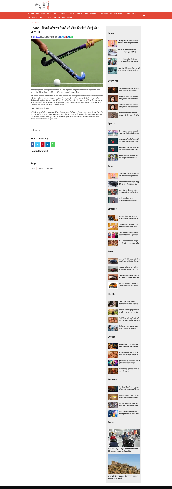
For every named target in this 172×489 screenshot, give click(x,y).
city (32, 22)
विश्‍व (48, 13)
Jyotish (111, 336)
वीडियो (78, 13)
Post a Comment (39, 151)
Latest (111, 33)
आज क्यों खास (104, 13)
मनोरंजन (63, 13)
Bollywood (113, 80)
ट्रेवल (49, 17)
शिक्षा (111, 13)
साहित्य (63, 17)
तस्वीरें (54, 17)
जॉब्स (59, 17)
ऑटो (133, 13)
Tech (110, 166)
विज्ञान (128, 13)
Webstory (70, 17)
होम (28, 14)
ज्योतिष (33, 17)
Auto (110, 251)
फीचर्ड (32, 13)
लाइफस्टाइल (93, 13)
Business (112, 379)
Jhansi (37, 22)
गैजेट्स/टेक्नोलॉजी (118, 13)
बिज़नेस (86, 13)
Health (111, 294)
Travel (111, 422)
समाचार (37, 13)
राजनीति (43, 13)
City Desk (36, 37)
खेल (71, 13)
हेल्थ (29, 17)
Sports (111, 123)
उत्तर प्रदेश (50, 168)
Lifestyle (112, 208)
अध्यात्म (41, 17)
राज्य (55, 13)
